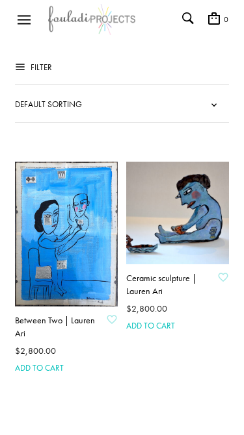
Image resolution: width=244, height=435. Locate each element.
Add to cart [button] (39, 368)
